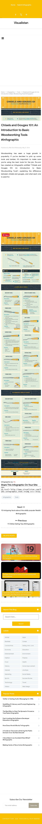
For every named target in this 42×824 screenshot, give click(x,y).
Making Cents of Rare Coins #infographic (17, 745)
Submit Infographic (24, 5)
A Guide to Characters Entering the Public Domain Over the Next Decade (17, 732)
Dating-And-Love (28, 645)
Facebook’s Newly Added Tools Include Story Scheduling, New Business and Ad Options (18, 594)
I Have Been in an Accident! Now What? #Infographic (16, 739)
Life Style (25, 670)
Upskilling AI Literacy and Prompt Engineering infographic (19, 705)
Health (24, 662)
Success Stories (27, 678)
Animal (7, 637)
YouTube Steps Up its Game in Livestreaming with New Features (19, 575)
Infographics (7, 497)
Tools (16, 497)
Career (24, 641)
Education (25, 650)
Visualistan (23, 818)
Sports (7, 678)
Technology (8, 682)
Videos (7, 686)
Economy (8, 650)
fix (15, 482)
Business (7, 641)
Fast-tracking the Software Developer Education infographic (16, 719)
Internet (7, 670)
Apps (24, 637)
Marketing (8, 674)
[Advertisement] (21, 64)
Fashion (7, 658)
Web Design (26, 686)
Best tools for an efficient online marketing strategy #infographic (20, 557)
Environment (26, 654)
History (7, 666)
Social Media (26, 674)
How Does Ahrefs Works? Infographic (16, 725)
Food (6, 662)
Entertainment (9, 654)
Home (13, 5)
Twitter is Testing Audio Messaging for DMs (18, 699)
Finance (24, 658)
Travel (24, 682)
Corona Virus (9, 645)
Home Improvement (28, 666)
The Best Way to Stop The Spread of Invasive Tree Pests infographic (18, 712)
